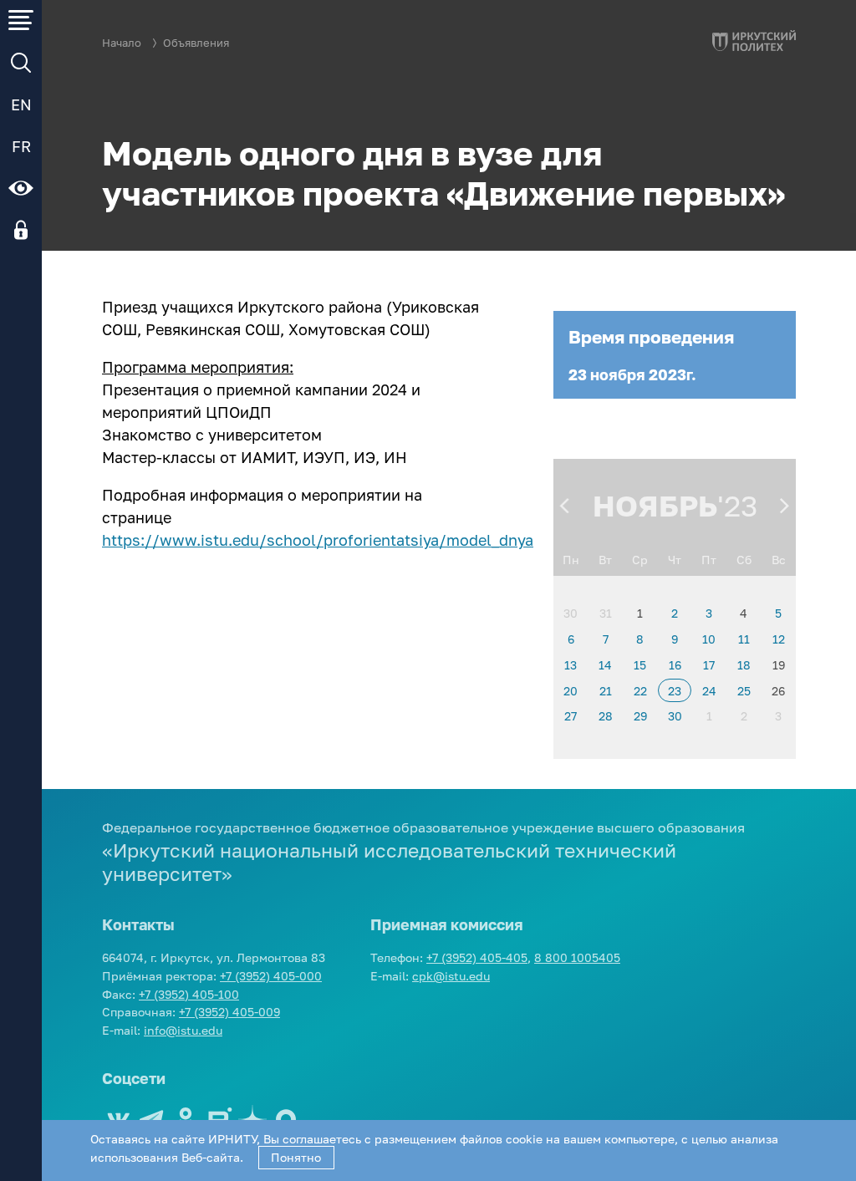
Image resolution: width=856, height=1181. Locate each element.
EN (21, 104)
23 (674, 691)
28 (606, 716)
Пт (708, 559)
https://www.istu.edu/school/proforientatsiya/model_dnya (317, 540)
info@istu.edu (183, 1030)
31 (605, 613)
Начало (121, 43)
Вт (605, 559)
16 (675, 665)
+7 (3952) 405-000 (271, 976)
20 (570, 691)
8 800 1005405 (577, 957)
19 (778, 665)
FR (21, 146)
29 (640, 716)
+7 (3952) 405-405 (476, 957)
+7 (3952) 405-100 (189, 994)
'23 (737, 505)
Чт (674, 559)
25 (744, 691)
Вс (779, 559)
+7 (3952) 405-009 (229, 1012)
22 (640, 691)
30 (570, 613)
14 (605, 665)
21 (605, 691)
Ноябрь (655, 505)
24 (709, 691)
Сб (744, 559)
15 (640, 665)
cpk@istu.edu (451, 976)
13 (570, 665)
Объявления (196, 43)
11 (744, 639)
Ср (640, 559)
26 (778, 691)
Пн (571, 559)
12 (778, 639)
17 (709, 665)
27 (570, 716)
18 (744, 665)
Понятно (296, 1157)
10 (709, 639)
